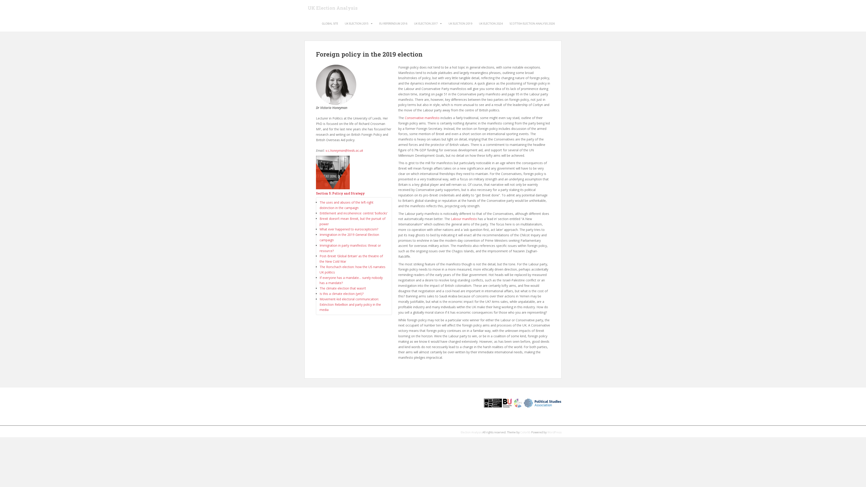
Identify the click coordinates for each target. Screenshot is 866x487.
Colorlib (525, 432)
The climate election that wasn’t (343, 288)
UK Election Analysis (333, 8)
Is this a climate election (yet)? (342, 294)
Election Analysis (471, 432)
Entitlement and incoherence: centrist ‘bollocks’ (353, 213)
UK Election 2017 (426, 23)
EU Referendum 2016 (393, 23)
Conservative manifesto (422, 118)
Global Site (330, 23)
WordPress (554, 432)
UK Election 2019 (460, 23)
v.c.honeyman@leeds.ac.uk (344, 150)
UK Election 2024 (491, 23)
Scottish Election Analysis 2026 (532, 23)
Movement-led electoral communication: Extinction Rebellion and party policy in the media (350, 304)
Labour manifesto (464, 219)
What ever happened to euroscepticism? (349, 229)
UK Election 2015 (357, 23)
